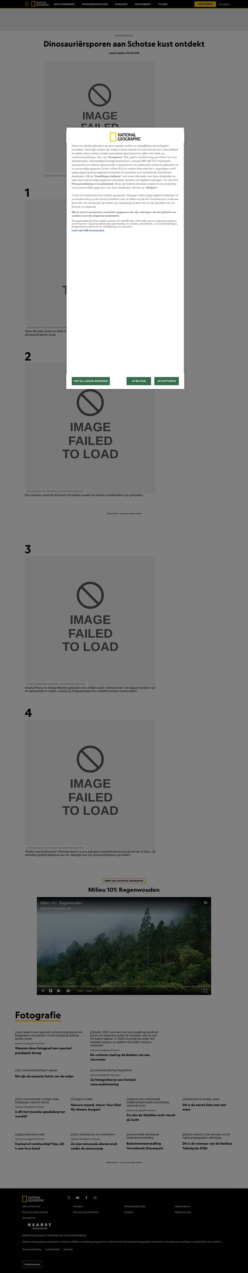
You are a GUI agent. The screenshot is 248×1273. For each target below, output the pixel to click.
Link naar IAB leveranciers (88, 230)
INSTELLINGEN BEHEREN (91, 381)
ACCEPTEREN (166, 381)
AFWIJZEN (139, 381)
